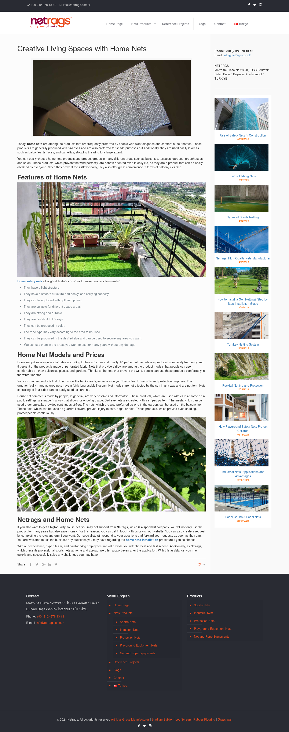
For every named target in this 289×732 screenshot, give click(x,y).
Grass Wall (225, 719)
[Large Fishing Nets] (241, 157)
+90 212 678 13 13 (43, 5)
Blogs (117, 670)
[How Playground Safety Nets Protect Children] (241, 407)
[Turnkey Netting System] (241, 325)
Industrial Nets (129, 629)
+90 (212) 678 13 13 (50, 616)
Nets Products (123, 613)
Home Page (121, 605)
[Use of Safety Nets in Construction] (241, 114)
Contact (119, 677)
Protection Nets (130, 637)
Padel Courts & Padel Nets (243, 517)
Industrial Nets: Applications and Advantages (243, 474)
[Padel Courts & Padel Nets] (241, 498)
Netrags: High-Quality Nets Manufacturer (243, 258)
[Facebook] (249, 4)
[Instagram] (260, 4)
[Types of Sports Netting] (241, 198)
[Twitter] (255, 4)
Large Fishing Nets (243, 176)
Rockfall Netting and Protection (243, 385)
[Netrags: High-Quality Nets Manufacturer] (241, 239)
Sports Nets (128, 622)
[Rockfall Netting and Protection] (241, 366)
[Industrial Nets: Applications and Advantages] (241, 452)
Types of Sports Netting (243, 217)
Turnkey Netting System (243, 344)
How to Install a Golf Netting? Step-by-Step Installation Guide (243, 301)
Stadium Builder (162, 719)
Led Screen (183, 719)
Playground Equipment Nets (138, 645)
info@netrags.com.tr (76, 5)
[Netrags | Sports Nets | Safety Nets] (51, 20)
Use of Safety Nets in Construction (243, 135)
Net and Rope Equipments (137, 653)
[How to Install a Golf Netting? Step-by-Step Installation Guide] (241, 280)
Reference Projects (126, 662)
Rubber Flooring (204, 719)
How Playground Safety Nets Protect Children (243, 428)
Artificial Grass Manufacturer (130, 719)
